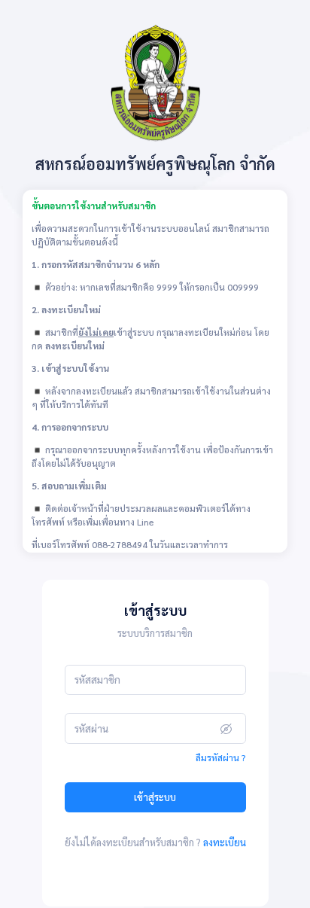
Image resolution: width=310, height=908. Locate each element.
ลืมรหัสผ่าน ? (221, 757)
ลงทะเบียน (224, 842)
